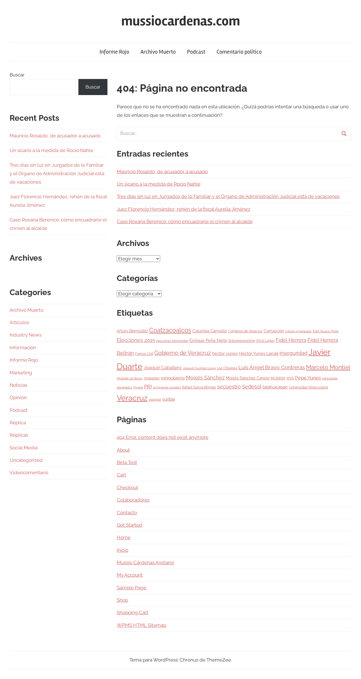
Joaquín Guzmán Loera (199, 368)
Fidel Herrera (291, 340)
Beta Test (127, 462)
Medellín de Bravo (130, 378)
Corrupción (274, 331)
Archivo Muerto (158, 51)
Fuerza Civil (144, 353)
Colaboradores (133, 500)
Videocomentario (29, 472)
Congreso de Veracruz (245, 331)
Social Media (24, 448)
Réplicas (19, 435)
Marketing (21, 372)
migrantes (152, 378)
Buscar (17, 75)
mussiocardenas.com (180, 21)
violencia (155, 399)
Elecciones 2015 (136, 340)
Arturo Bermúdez (132, 331)
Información (23, 347)
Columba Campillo (209, 331)
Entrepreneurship (241, 341)
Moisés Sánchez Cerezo (248, 378)
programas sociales (167, 387)
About (123, 450)
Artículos (19, 322)
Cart (121, 475)
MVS (290, 378)
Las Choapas (227, 368)
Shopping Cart (132, 612)
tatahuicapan (275, 387)
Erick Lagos (265, 341)
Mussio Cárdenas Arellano (145, 562)
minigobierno (173, 378)
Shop (122, 600)
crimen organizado (298, 331)
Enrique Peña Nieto (208, 340)
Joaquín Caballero (163, 367)
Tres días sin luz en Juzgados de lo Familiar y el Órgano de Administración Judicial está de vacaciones (228, 196)
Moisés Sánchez (205, 378)
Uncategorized (26, 460)
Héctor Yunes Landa (258, 353)
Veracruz (132, 397)
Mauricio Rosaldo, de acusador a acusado (162, 171)
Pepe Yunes (308, 378)
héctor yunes (225, 353)
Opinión (18, 397)
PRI (148, 387)
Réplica (18, 422)
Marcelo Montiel (328, 367)
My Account (130, 575)
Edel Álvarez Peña (325, 331)
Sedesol (251, 387)
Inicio (122, 550)
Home (124, 537)
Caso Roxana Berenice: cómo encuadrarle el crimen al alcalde (185, 221)
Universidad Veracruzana (308, 387)
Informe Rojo (114, 51)
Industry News (25, 335)
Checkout (127, 487)
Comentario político (239, 51)
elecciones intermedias (172, 340)
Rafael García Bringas (199, 387)
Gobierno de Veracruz (182, 353)
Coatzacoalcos (170, 330)
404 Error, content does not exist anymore (162, 437)
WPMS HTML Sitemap (141, 625)
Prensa (138, 387)
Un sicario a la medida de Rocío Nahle (159, 184)
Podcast (196, 51)
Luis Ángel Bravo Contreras (271, 367)
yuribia (168, 399)
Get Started (129, 525)
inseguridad (293, 353)
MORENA (278, 378)
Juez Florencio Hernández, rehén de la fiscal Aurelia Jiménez (183, 209)
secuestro (229, 387)
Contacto (127, 512)
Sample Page (131, 587)
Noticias (18, 385)
